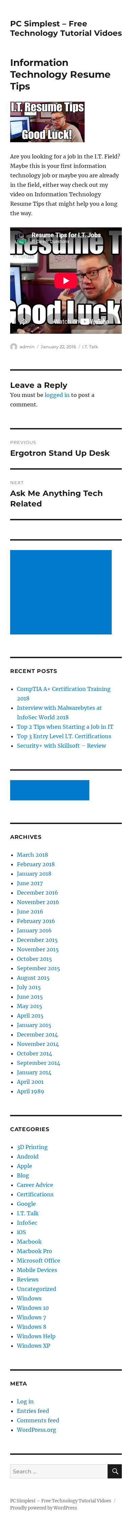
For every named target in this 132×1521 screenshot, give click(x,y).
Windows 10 (33, 1307)
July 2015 (29, 987)
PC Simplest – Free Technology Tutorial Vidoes (66, 28)
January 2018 (34, 873)
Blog (23, 1175)
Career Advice (35, 1184)
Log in (25, 1401)
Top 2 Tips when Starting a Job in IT (65, 726)
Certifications (35, 1194)
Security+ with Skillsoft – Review (61, 745)
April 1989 (30, 1091)
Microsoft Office (38, 1260)
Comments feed (38, 1420)
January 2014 (34, 1072)
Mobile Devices (37, 1270)
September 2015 (38, 968)
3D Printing (32, 1147)
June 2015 (30, 996)
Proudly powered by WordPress (43, 1508)
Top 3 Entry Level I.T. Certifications (64, 736)
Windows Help (36, 1336)
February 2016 (36, 921)
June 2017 (30, 883)
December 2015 (37, 940)
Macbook (29, 1241)
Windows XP (33, 1345)
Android (28, 1156)
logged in (57, 395)
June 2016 (30, 911)
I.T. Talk (90, 346)
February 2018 (36, 864)
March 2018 (32, 854)
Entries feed (33, 1410)
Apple (24, 1166)
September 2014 (38, 1062)
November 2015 (38, 949)
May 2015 (29, 1006)
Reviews (28, 1279)
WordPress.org (36, 1429)
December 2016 (37, 892)
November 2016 (38, 902)
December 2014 (37, 1034)
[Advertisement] (62, 593)
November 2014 (38, 1044)
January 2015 (34, 1025)
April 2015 (30, 1015)
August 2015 (33, 977)
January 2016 (34, 930)
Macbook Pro (34, 1251)
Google (26, 1203)
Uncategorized (36, 1289)
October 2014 (34, 1053)
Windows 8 (31, 1326)
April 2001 (30, 1081)
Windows (29, 1298)
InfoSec (27, 1222)
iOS (21, 1232)
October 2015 (34, 958)
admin (27, 346)
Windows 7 (31, 1317)
